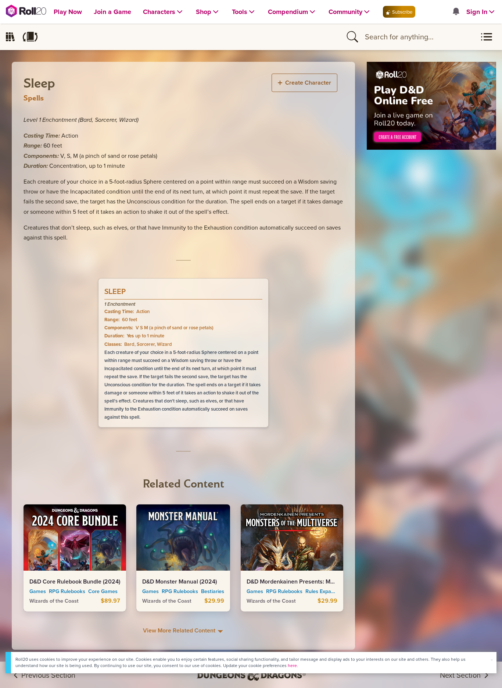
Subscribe (401, 11)
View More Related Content (180, 630)
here (292, 665)
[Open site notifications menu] (455, 12)
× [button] (492, 659)
